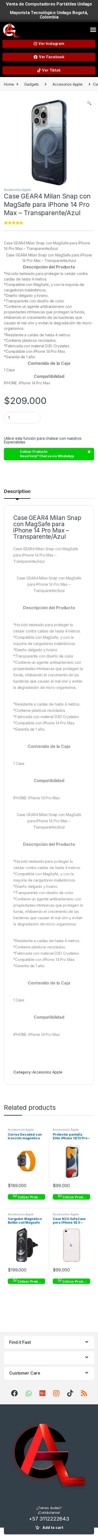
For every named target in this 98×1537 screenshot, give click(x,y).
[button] (93, 29)
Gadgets (31, 84)
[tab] (17, 493)
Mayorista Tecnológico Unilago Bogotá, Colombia (49, 15)
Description (17, 491)
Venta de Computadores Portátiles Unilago (49, 4)
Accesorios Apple (68, 84)
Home (9, 84)
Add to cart (52, 1527)
